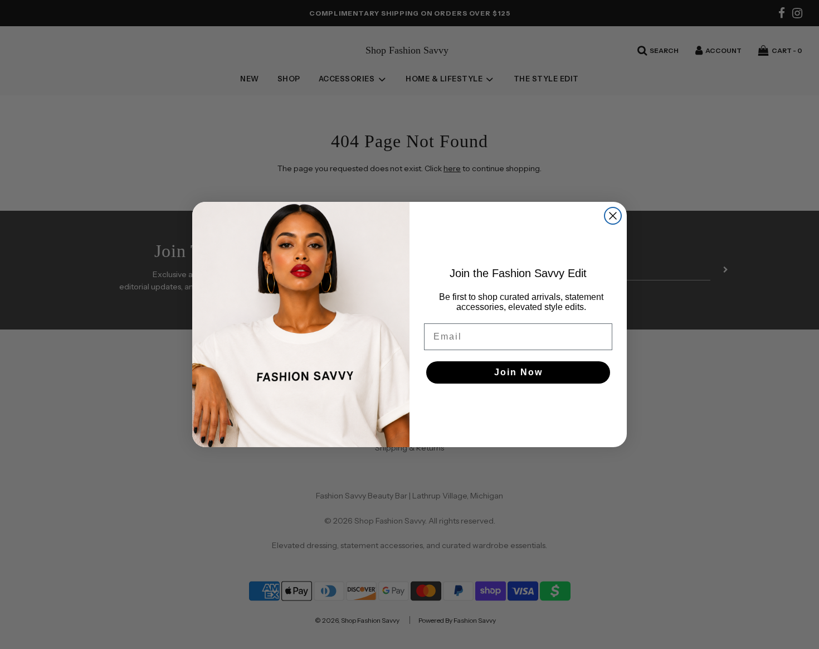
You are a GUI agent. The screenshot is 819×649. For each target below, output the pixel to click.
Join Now (518, 372)
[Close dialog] (612, 215)
